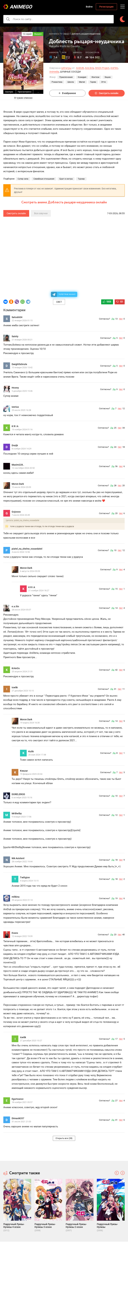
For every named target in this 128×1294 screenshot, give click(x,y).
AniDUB (80, 68)
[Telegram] (28, 302)
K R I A (15, 426)
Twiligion (25, 877)
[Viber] (17, 302)
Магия (82, 82)
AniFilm (114, 68)
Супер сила (23, 179)
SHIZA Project (102, 68)
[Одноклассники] (11, 302)
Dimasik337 (18, 1118)
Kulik (31, 751)
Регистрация (106, 6)
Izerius (15, 407)
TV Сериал (65, 34)
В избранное (69, 93)
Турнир (81, 179)
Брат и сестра (66, 179)
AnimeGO (21, 7)
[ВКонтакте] (5, 302)
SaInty (15, 336)
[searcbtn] (8, 19)
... (38, 92)
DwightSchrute (19, 364)
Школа (71, 82)
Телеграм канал (67, 294)
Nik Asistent (18, 858)
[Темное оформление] (122, 19)
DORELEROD (18, 794)
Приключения (66, 77)
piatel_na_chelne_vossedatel (27, 548)
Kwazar (24, 770)
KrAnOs (16, 668)
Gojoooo (16, 511)
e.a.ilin (15, 606)
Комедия (82, 77)
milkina (16, 896)
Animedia (54, 71)
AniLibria (89, 68)
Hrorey (15, 387)
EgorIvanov (18, 1099)
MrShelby (17, 813)
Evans (15, 933)
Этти (103, 82)
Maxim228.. (18, 464)
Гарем (93, 82)
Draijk (15, 445)
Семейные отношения (44, 179)
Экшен (107, 77)
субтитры (66, 68)
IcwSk (15, 687)
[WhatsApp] (22, 302)
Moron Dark (18, 484)
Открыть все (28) (64, 1138)
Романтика (57, 82)
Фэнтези (95, 77)
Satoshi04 (17, 317)
